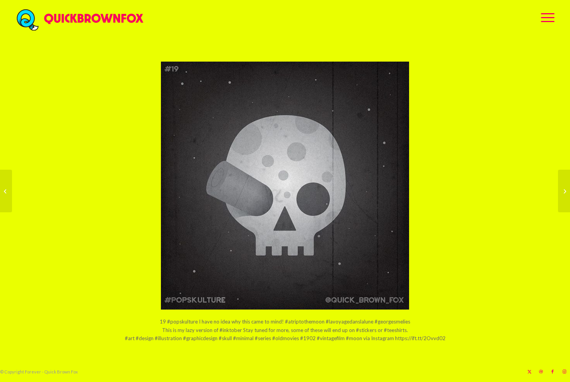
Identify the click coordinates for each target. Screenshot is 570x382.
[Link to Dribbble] (541, 371)
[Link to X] (529, 371)
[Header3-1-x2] (123, 17)
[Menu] (545, 17)
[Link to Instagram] (564, 371)
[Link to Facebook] (552, 371)
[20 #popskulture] (564, 191)
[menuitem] (545, 17)
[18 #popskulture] (6, 191)
